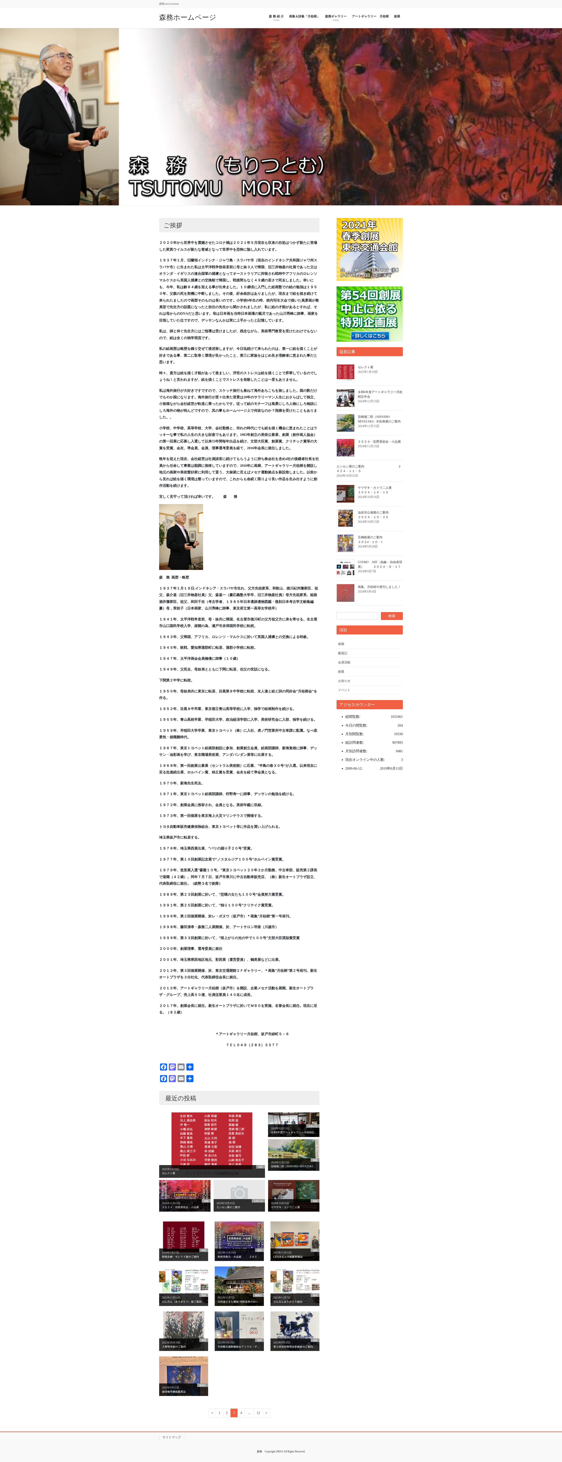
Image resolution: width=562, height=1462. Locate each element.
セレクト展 (365, 367)
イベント (344, 690)
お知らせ (344, 681)
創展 (341, 671)
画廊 (341, 644)
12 (258, 1414)
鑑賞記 (342, 653)
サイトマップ (171, 1437)
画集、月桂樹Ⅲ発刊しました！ (379, 587)
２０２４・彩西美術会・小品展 (379, 441)
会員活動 (344, 662)
